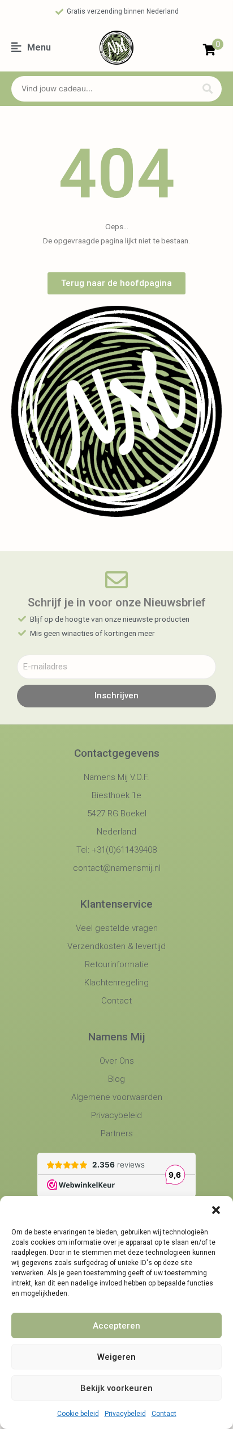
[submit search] (207, 89)
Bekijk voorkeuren (116, 1388)
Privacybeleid (125, 1414)
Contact (164, 1414)
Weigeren (116, 1357)
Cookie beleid (78, 1414)
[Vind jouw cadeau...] (101, 89)
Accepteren (116, 1326)
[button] (216, 1210)
